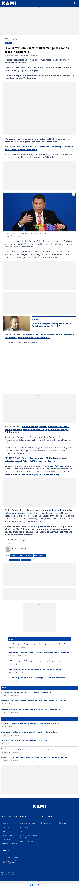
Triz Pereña (26, 55)
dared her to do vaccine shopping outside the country (32, 474)
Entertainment (6, 695)
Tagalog (14, 38)
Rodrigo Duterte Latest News (21, 555)
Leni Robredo (56, 465)
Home (7, 38)
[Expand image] (73, 194)
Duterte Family (39, 555)
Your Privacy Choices (42, 885)
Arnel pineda (15, 560)
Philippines (5, 743)
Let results (26, 560)
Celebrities (11, 647)
